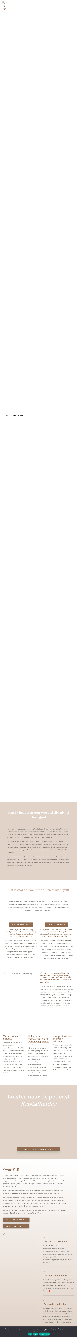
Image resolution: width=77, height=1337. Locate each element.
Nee (35, 1334)
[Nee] (74, 1332)
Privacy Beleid (44, 1334)
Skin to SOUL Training (55, 1241)
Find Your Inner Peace (55, 1275)
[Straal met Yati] (5, 5)
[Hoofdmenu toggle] (72, 6)
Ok (30, 1334)
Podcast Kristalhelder (54, 1304)
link (62, 1322)
